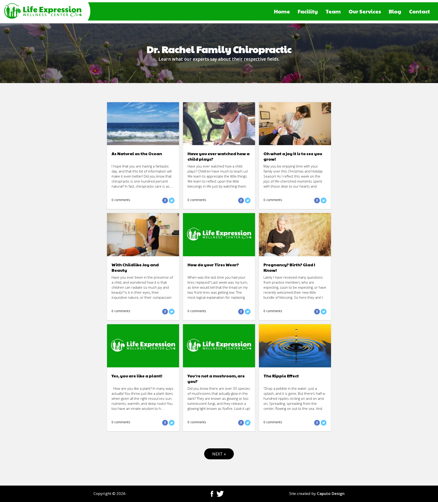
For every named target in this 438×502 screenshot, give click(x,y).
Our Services (365, 11)
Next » (219, 454)
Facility (308, 11)
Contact (419, 11)
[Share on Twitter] (172, 201)
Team (333, 11)
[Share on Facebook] (165, 201)
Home (282, 11)
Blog (395, 11)
